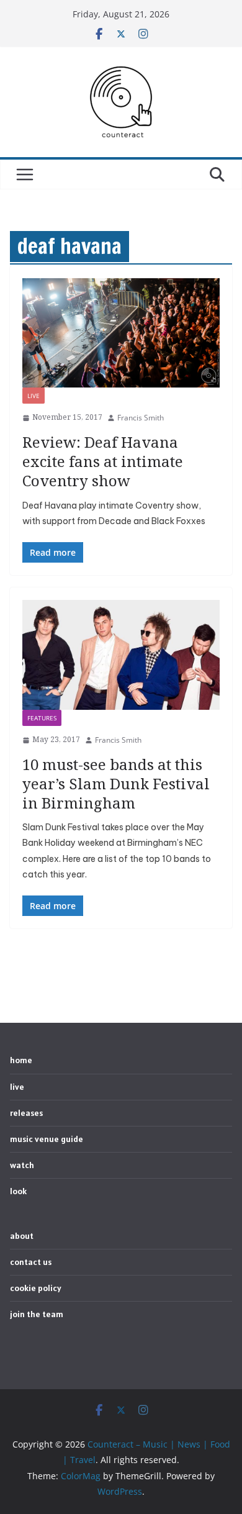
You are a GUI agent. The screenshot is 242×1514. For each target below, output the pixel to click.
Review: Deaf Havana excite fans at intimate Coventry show (102, 461)
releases (26, 1112)
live (33, 395)
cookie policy (35, 1288)
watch (22, 1165)
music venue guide (46, 1139)
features (41, 718)
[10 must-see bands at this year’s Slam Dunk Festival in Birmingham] (121, 655)
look (18, 1191)
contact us (31, 1261)
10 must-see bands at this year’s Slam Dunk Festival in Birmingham (116, 783)
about (22, 1235)
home (21, 1060)
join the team (36, 1314)
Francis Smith (140, 417)
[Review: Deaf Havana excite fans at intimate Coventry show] (121, 333)
